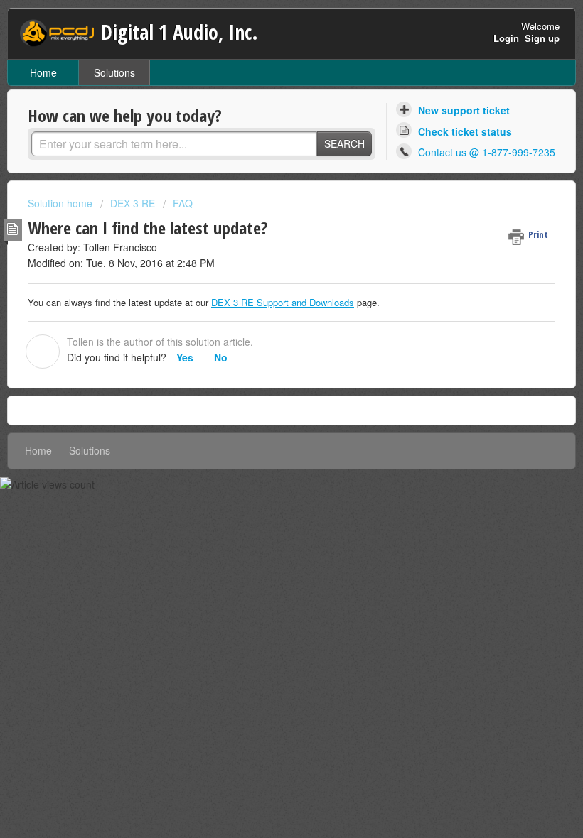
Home (43, 72)
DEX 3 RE (132, 203)
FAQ (183, 203)
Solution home (61, 203)
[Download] (265, 411)
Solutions (114, 72)
